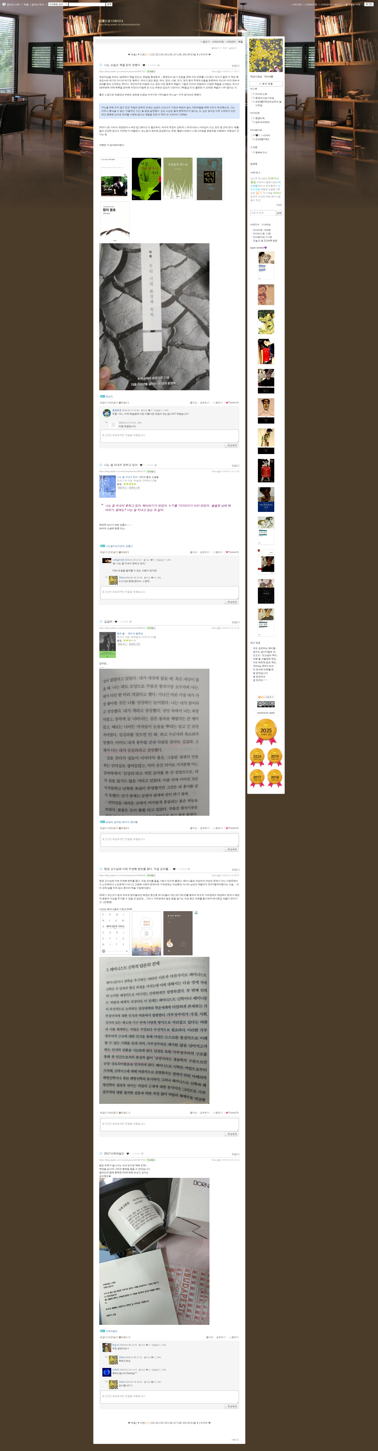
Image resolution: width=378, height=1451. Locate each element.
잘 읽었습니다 (260, 673)
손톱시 (129, 546)
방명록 (253, 164)
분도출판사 (272, 185)
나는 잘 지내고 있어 (127, 477)
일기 (259, 193)
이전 (142, 54)
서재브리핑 (311, 4)
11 (148, 54)
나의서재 (296, 4)
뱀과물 (134, 822)
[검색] (279, 213)
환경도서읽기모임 (264, 98)
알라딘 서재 (12, 4)
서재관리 (326, 4)
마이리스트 (261, 94)
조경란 (261, 196)
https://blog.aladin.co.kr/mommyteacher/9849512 (122, 628)
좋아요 (193, 402)
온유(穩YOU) (262, 139)
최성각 (109, 396)
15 (166, 54)
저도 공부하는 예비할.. (265, 648)
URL (166, 410)
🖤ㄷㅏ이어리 (149, 65)
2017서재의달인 (114, 1153)
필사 (252, 200)
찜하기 (219, 402)
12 (153, 54)
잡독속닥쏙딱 (262, 122)
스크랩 (253, 147)
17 (175, 54)
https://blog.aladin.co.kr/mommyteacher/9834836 (122, 875)
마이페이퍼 (256, 130)
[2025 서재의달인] (266, 731)
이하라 (115, 1369)
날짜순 (232, 48)
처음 (133, 54)
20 (189, 54)
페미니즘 (276, 196)
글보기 (206, 41)
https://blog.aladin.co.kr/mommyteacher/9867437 (122, 71)
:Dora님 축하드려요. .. (264, 666)
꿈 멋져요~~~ (260, 680)
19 (184, 54)
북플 (26, 4)
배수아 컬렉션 (135, 633)
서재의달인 (112, 1331)
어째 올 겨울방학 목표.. (265, 659)
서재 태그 (255, 172)
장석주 (254, 196)
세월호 (264, 189)
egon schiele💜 (258, 247)
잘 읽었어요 (259, 676)
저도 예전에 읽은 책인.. (265, 662)
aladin (272, 713)
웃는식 (115, 1345)
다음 (194, 54)
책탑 (268, 196)
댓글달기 (158, 410)
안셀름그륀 (274, 189)
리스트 (253, 88)
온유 (252, 193)
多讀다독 (260, 118)
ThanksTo (233, 402)
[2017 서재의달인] (257, 778)
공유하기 (204, 402)
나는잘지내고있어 (115, 546)
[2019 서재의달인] (275, 757)
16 (171, 54)
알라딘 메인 (38, 4)
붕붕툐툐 (117, 410)
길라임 (117, 822)
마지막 (204, 54)
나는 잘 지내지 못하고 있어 (121, 464)
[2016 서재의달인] (275, 778)
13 (157, 54)
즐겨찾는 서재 (353, 4)
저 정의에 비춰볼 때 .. (264, 669)
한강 (258, 200)
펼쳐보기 (215, 48)
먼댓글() (113, 402)
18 (180, 54)
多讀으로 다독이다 (110, 21)
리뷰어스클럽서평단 (267, 182)
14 (162, 54)
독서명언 (263, 178)
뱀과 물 (121, 633)
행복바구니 (261, 152)
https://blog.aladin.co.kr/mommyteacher (119, 24)
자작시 (277, 192)
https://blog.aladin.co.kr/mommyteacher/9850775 (122, 471)
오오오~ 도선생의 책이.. (265, 655)
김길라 (108, 621)
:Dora (214, 71)
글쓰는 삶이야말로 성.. (265, 651)
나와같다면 (118, 560)
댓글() (235, 65)
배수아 (125, 822)
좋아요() (124, 402)
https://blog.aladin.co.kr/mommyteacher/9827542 (122, 1160)
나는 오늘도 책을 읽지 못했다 (122, 65)
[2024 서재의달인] (257, 757)
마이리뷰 (255, 113)
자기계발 (267, 193)
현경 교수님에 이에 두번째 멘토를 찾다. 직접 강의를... (137, 868)
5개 (224, 48)
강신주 (254, 178)
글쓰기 (338, 4)
